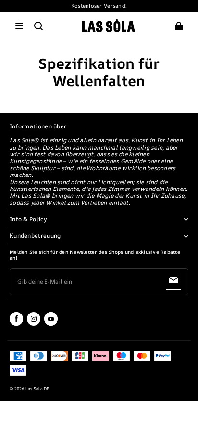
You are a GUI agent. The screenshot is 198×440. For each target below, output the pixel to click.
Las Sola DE (37, 388)
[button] (19, 26)
